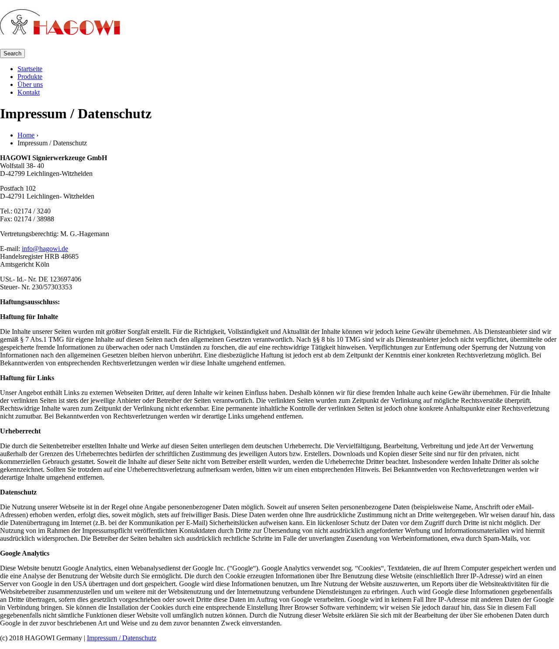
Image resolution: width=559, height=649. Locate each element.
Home (26, 135)
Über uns (30, 84)
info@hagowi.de (45, 248)
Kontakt (28, 92)
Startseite (29, 68)
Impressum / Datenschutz (121, 638)
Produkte (29, 76)
